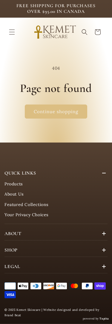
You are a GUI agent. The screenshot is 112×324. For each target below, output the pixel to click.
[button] (12, 32)
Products (13, 184)
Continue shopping (56, 111)
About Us (14, 194)
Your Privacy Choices (26, 214)
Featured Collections (26, 204)
